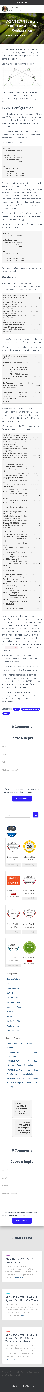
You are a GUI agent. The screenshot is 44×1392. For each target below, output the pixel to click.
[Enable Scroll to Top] (39, 1387)
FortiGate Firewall (14, 1002)
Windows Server (13, 1026)
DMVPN (10, 993)
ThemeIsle (30, 1386)
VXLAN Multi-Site (13, 1021)
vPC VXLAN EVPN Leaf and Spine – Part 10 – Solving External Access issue (21, 1338)
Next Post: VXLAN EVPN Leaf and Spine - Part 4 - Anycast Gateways (23, 1128)
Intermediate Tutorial (30, 709)
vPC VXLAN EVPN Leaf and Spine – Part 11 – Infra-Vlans (22, 1299)
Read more (19, 1277)
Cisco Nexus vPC (13, 988)
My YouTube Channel (18, 3)
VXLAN (6, 713)
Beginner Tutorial (14, 979)
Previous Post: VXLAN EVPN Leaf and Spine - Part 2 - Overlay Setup (21, 1109)
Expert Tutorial (12, 998)
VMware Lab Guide (14, 1012)
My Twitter (22, 3)
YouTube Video (13, 1031)
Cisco (16, 709)
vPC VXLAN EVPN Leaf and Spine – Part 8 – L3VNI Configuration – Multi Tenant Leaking (22, 1083)
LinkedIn (26, 3)
